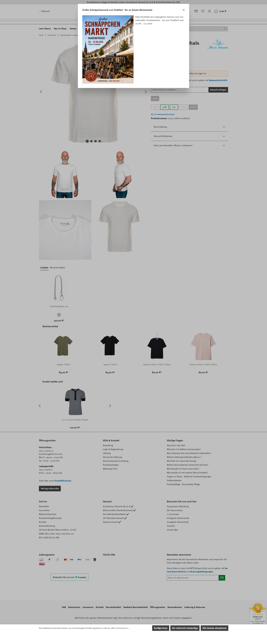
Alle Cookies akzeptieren (214, 628)
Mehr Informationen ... (120, 628)
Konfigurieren (160, 628)
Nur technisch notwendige (185, 628)
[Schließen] (183, 10)
